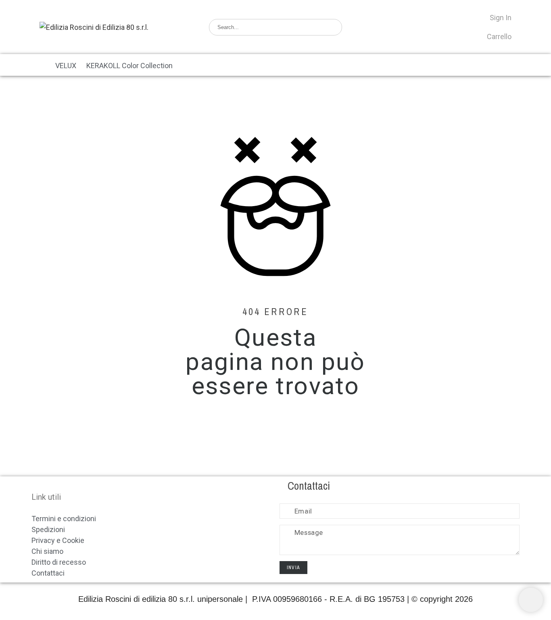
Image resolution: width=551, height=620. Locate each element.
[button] (38, 65)
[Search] (331, 27)
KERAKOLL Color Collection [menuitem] (129, 65)
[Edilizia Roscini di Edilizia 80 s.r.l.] (94, 27)
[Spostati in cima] (531, 600)
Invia (293, 567)
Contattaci (48, 573)
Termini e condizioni (63, 518)
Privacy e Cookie (57, 540)
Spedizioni (48, 529)
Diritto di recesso (58, 562)
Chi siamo (47, 551)
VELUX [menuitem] (65, 65)
